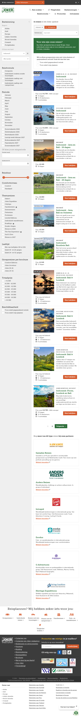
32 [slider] (28, 177)
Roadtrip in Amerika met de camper (66, 690)
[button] (61, 426)
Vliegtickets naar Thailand (36, 703)
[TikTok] (69, 652)
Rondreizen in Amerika (62, 687)
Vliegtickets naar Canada (36, 690)
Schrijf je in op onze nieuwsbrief (53, 642)
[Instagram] (64, 652)
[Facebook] (59, 652)
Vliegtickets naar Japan (36, 695)
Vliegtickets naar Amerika (36, 685)
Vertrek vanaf (6, 152)
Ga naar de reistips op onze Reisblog (66, 698)
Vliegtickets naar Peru (35, 698)
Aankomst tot (6, 160)
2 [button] (52, 426)
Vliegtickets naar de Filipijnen (37, 692)
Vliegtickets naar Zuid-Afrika (37, 708)
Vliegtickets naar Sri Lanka (36, 700)
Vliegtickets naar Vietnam (36, 705)
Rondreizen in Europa (62, 695)
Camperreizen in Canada (63, 692)
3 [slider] (3, 177)
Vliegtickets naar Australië (36, 687)
